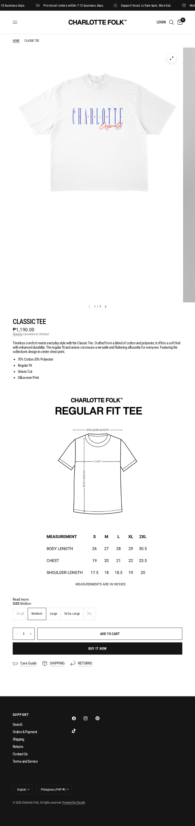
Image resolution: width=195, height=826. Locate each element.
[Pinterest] (101, 718)
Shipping (17, 334)
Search (17, 724)
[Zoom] (171, 58)
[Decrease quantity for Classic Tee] (17, 634)
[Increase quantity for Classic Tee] (31, 634)
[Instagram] (89, 718)
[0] (179, 22)
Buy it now (97, 648)
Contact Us (20, 754)
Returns (18, 746)
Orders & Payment (25, 732)
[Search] (171, 22)
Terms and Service (25, 761)
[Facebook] (77, 718)
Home (16, 40)
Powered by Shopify (73, 802)
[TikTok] (77, 730)
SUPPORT (21, 714)
